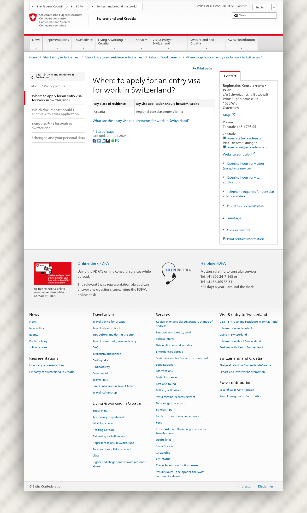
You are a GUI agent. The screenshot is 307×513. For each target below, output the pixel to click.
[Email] (117, 140)
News (36, 40)
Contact (228, 76)
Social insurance (166, 377)
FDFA (79, 6)
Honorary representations (46, 365)
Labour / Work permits (164, 57)
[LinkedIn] (104, 140)
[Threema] (108, 140)
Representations (57, 40)
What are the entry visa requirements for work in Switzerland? (141, 121)
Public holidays (38, 341)
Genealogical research (170, 403)
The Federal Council (50, 6)
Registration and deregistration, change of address (184, 323)
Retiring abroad (103, 430)
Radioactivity (101, 367)
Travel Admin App (105, 392)
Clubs (96, 455)
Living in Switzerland (233, 334)
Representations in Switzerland (113, 442)
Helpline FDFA (213, 263)
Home (33, 57)
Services (141, 40)
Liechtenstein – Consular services (177, 416)
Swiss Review (164, 446)
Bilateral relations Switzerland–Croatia (245, 365)
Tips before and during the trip (113, 334)
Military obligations (169, 390)
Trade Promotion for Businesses (177, 465)
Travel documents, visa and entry (114, 341)
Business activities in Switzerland (241, 347)
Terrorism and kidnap (107, 354)
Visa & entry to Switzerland (163, 41)
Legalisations (164, 364)
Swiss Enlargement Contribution (240, 396)
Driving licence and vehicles (174, 345)
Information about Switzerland (240, 341)
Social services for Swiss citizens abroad (182, 358)
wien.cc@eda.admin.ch (245, 138)
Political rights (165, 338)
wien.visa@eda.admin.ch (247, 147)
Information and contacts (236, 328)
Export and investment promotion (242, 372)
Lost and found (166, 384)
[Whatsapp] (113, 140)
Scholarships (164, 409)
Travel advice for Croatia (109, 321)
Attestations (164, 371)
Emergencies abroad (169, 351)
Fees (159, 422)
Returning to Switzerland (109, 436)
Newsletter (36, 328)
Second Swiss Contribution (236, 389)
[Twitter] (99, 140)
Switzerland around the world (116, 6)
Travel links (100, 379)
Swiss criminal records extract (175, 396)
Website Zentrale (236, 154)
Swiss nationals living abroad (111, 449)
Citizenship (163, 452)
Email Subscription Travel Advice (114, 386)
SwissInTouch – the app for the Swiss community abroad (180, 474)
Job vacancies (38, 347)
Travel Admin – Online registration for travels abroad (181, 431)
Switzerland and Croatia (202, 41)
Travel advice (83, 40)
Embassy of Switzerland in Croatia (52, 372)
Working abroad (103, 423)
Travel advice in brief (106, 328)
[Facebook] (95, 140)
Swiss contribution (241, 40)
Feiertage (233, 218)
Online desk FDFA (93, 263)
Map (227, 115)
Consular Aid (101, 373)
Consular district (238, 230)
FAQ (95, 347)
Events (33, 334)
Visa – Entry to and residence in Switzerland (114, 57)
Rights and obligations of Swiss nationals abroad (119, 464)
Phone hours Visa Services (245, 205)
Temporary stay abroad (108, 417)
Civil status (163, 459)
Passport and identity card (173, 332)
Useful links (163, 439)
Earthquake (100, 360)
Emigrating (100, 410)
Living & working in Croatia (112, 41)
